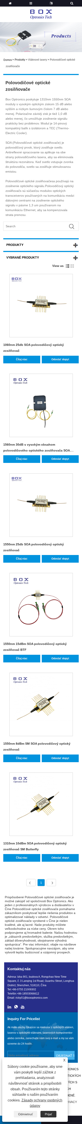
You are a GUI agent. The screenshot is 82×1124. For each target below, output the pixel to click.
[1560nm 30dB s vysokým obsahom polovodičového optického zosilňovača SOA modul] (41, 406)
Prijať (48, 1114)
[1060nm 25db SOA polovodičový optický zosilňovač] (41, 306)
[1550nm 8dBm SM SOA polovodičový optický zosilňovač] (41, 705)
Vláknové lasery (37, 59)
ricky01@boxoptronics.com (32, 997)
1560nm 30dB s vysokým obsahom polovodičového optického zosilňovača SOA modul (36, 450)
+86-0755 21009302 (24, 989)
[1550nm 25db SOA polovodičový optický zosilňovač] (41, 505)
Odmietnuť (25, 1114)
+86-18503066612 (28, 993)
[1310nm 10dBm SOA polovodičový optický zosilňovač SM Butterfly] (41, 804)
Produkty (20, 59)
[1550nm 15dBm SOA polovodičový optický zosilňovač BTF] (41, 605)
